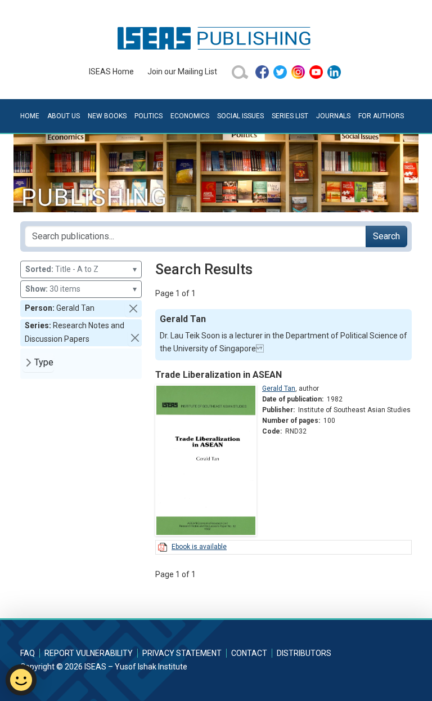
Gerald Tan (278, 388)
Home (29, 116)
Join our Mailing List (182, 71)
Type (43, 362)
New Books (107, 116)
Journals (333, 116)
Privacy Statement (182, 653)
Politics (148, 116)
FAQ (27, 653)
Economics (189, 116)
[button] (133, 308)
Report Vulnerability (88, 653)
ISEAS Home (111, 71)
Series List (290, 116)
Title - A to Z (81, 269)
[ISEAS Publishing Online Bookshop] (216, 37)
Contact (249, 653)
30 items (81, 288)
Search (386, 236)
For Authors (381, 116)
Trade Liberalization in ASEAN (218, 374)
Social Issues (240, 116)
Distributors (304, 653)
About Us (63, 116)
